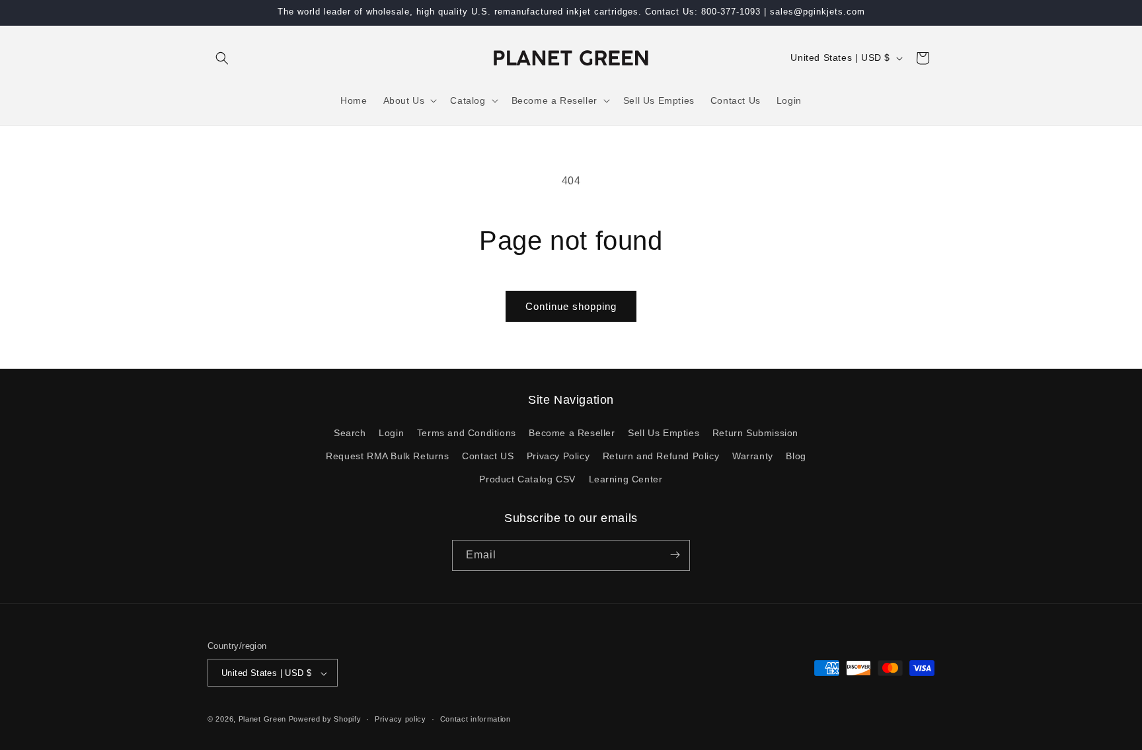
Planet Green (262, 720)
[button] (222, 58)
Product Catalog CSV (527, 479)
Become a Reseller (572, 432)
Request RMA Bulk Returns (387, 455)
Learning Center (626, 479)
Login (391, 432)
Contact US (488, 455)
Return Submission (755, 432)
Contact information (475, 719)
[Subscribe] (674, 554)
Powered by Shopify (325, 720)
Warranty (752, 455)
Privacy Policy (558, 455)
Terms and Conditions (466, 432)
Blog (796, 455)
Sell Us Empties (663, 432)
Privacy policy (400, 719)
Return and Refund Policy (661, 455)
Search (350, 432)
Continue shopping (571, 306)
